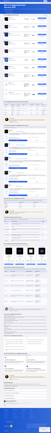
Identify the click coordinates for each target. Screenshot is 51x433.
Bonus (14, 414)
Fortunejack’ (10, 133)
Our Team (31, 413)
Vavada (41, 188)
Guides (14, 412)
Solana (5, 203)
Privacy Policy (43, 429)
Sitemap (31, 418)
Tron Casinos (5, 413)
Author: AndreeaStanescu (11, 400)
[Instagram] (10, 421)
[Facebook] (11, 421)
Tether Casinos (6, 412)
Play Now (18, 140)
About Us (31, 412)
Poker (22, 413)
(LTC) (6, 204)
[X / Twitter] (9, 421)
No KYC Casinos (15, 413)
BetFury (11, 160)
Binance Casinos (6, 418)
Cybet (10, 147)
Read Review (37, 140)
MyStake (5, 114)
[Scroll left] (44, 246)
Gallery (6, 140)
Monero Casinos (6, 414)
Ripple (5, 207)
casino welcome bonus (15, 133)
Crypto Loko (5, 112)
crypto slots (19, 161)
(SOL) (6, 203)
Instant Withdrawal (15, 418)
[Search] (42, 1)
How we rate (31, 414)
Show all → (42, 246)
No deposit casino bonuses (32, 189)
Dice (22, 418)
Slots (22, 412)
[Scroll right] (46, 246)
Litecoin (5, 204)
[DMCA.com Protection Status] (11, 426)
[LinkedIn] (7, 421)
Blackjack (23, 414)
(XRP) (6, 207)
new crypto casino (14, 147)
